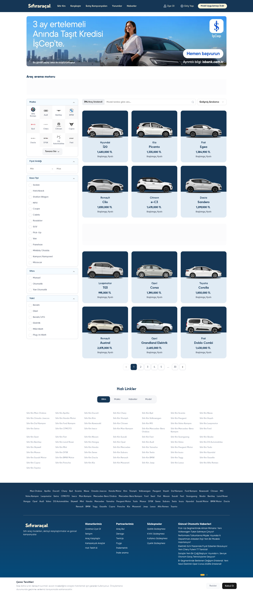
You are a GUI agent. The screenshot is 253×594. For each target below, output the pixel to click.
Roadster (37, 221)
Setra (56, 496)
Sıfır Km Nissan (91, 437)
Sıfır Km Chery (119, 413)
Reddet (213, 586)
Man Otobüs (36, 491)
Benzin (36, 305)
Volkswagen (145, 491)
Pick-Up (37, 233)
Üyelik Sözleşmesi (156, 543)
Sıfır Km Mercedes (121, 447)
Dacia (227, 501)
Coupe (36, 209)
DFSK (150, 501)
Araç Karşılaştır (92, 538)
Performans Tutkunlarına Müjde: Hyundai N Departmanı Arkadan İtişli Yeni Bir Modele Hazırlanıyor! (199, 538)
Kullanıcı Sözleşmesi (157, 538)
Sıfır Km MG (147, 424)
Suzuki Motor (202, 501)
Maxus (143, 501)
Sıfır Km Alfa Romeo (209, 463)
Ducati (56, 491)
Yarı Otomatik (40, 290)
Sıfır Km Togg (177, 458)
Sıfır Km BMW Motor (64, 458)
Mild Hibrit (38, 329)
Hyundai (190, 501)
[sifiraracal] (39, 6)
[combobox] (211, 102)
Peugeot (157, 491)
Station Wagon (40, 197)
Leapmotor (46, 496)
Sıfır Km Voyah (206, 418)
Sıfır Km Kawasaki (92, 424)
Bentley (211, 496)
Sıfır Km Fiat (61, 437)
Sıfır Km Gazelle (207, 458)
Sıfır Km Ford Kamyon (65, 424)
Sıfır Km (61, 6)
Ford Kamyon (191, 491)
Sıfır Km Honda (91, 447)
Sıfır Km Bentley (34, 442)
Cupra (112, 507)
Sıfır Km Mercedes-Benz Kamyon (182, 430)
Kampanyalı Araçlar (95, 543)
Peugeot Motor (123, 501)
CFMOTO (65, 496)
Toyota (174, 507)
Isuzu (181, 501)
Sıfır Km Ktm (90, 418)
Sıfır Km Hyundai (207, 452)
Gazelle (103, 507)
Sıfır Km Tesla (148, 452)
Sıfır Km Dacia (91, 458)
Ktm (125, 491)
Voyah (166, 491)
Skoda (202, 496)
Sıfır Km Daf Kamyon (36, 424)
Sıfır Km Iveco (90, 429)
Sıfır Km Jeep (148, 463)
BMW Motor (216, 501)
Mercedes (99, 501)
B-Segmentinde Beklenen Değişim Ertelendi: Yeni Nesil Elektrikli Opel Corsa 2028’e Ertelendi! (203, 562)
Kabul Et (229, 586)
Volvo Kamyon (32, 496)
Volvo (48, 501)
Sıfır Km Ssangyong (180, 437)
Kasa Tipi (34, 178)
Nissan (166, 496)
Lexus (153, 507)
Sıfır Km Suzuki (120, 437)
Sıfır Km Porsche (63, 463)
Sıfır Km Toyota (34, 468)
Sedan (36, 185)
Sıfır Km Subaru (120, 452)
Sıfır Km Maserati (121, 463)
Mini (82, 501)
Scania (78, 491)
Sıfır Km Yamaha (150, 447)
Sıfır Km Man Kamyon (123, 429)
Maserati (136, 507)
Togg (95, 507)
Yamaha (110, 501)
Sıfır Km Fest (148, 437)
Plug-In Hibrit (39, 335)
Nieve (86, 491)
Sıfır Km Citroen (120, 424)
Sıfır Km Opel (119, 442)
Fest (182, 496)
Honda (89, 501)
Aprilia (47, 491)
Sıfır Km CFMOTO (63, 429)
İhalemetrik (122, 548)
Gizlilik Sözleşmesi (156, 529)
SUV (35, 227)
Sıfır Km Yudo (206, 447)
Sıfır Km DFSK (61, 452)
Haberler (131, 6)
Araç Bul (120, 529)
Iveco (74, 496)
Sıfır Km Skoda (206, 437)
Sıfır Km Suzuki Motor (36, 458)
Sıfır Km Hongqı (91, 442)
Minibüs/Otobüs (41, 250)
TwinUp (120, 538)
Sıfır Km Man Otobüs (36, 413)
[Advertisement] (126, 87)
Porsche (121, 507)
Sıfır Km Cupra (33, 463)
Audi (41, 501)
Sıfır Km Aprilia (62, 413)
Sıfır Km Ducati (91, 413)
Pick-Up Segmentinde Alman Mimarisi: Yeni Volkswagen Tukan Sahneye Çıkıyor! (200, 530)
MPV (35, 203)
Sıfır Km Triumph (120, 418)
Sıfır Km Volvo (177, 442)
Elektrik (36, 323)
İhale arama (122, 553)
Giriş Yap (189, 6)
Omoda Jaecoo (99, 491)
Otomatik (38, 284)
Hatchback (38, 191)
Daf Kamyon (177, 491)
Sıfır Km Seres (90, 452)
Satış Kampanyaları (96, 6)
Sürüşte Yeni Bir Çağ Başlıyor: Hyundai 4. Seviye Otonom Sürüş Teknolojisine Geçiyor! (202, 555)
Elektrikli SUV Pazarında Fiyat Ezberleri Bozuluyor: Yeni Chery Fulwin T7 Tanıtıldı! (203, 548)
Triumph (133, 491)
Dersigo (120, 534)
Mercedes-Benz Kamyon (130, 496)
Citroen (214, 491)
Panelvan (38, 245)
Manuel (36, 278)
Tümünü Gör (50, 151)
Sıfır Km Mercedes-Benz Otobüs (153, 430)
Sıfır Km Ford (206, 429)
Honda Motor (115, 491)
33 (175, 367)
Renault (79, 507)
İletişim (88, 534)
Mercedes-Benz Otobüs (105, 496)
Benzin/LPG (39, 317)
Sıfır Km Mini (61, 447)
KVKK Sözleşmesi (156, 534)
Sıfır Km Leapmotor (209, 424)
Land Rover (222, 496)
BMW (88, 507)
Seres (158, 501)
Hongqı (26, 501)
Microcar (37, 262)
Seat (153, 496)
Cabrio (36, 215)
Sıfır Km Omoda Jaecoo (38, 418)
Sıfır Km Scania (178, 413)
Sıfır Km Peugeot (179, 418)
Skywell (74, 501)
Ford (146, 496)
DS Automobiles (61, 501)
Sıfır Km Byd (147, 413)
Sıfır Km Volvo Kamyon (181, 424)
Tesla (174, 501)
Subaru (166, 501)
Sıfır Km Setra (33, 429)
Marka (32, 102)
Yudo (135, 501)
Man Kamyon (85, 496)
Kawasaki (204, 491)
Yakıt (32, 298)
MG (221, 491)
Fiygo (119, 543)
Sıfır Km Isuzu (177, 452)
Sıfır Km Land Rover (64, 442)
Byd (71, 491)
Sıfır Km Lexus (177, 463)
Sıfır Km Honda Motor (65, 418)
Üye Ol (170, 6)
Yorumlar (117, 6)
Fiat (159, 496)
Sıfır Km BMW (148, 458)
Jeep (145, 507)
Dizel (35, 311)
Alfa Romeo (163, 507)
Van (35, 239)
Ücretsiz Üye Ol (93, 529)
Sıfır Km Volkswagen (151, 418)
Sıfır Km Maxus (33, 452)
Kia (128, 507)
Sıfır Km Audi (148, 442)
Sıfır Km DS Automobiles (211, 442)
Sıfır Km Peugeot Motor (182, 447)
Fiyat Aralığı (35, 161)
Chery (64, 491)
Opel (35, 501)
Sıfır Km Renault (120, 458)
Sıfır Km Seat (33, 437)
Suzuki (175, 496)
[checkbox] (30, 185)
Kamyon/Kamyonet (43, 257)
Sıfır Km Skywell (34, 447)
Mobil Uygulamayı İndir (212, 6)
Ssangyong (191, 496)
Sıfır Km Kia (89, 463)
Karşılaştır (75, 6)
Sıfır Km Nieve (206, 413)
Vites (32, 271)
